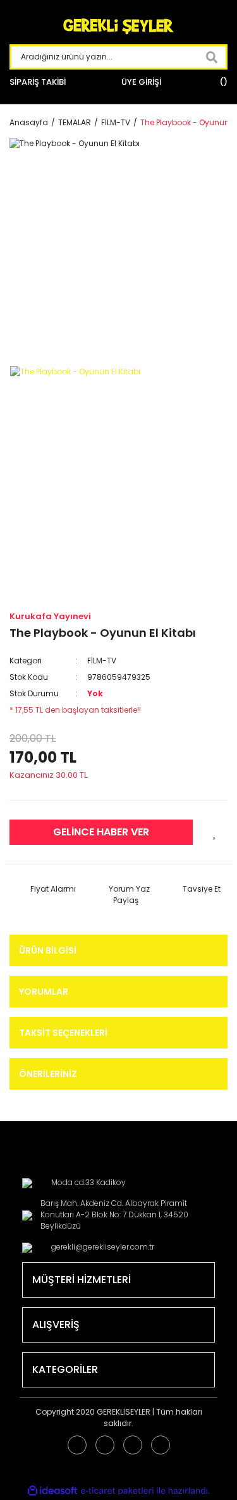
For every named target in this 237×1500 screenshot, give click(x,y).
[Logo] (119, 27)
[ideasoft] (52, 1491)
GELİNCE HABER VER (101, 832)
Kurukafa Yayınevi (50, 616)
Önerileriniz (48, 1073)
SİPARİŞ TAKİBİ (37, 82)
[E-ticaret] (117, 1491)
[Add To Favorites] (215, 832)
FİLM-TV (101, 660)
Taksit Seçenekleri (63, 1032)
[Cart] (222, 82)
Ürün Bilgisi (47, 950)
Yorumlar (43, 991)
